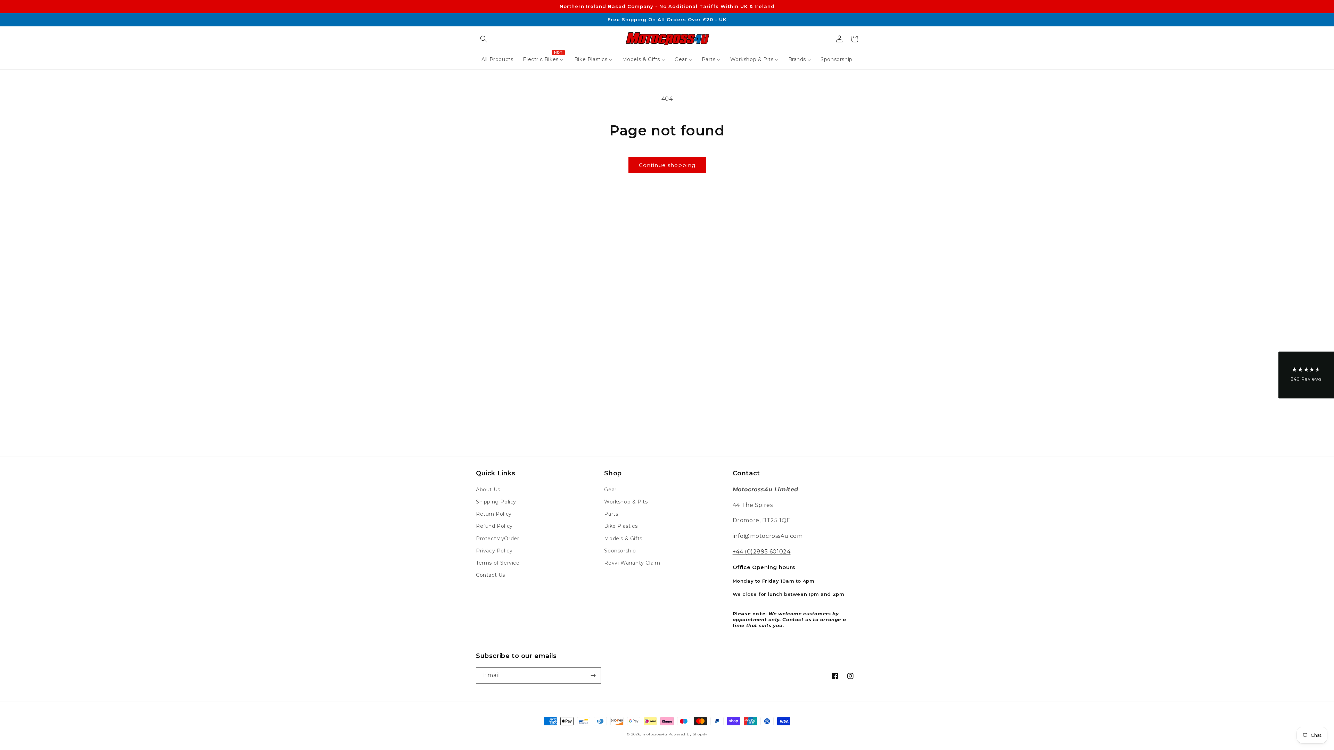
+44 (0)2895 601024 (762, 551)
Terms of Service (498, 563)
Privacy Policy (494, 551)
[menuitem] (497, 59)
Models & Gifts (623, 538)
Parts (611, 514)
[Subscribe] (593, 675)
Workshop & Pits (626, 502)
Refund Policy (494, 526)
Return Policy (494, 514)
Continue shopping (667, 165)
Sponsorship (620, 551)
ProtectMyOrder (497, 538)
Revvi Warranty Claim (632, 563)
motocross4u (655, 734)
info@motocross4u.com (768, 536)
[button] (483, 39)
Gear (610, 489)
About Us (488, 489)
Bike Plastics (620, 526)
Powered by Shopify (687, 734)
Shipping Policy (496, 502)
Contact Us (490, 575)
